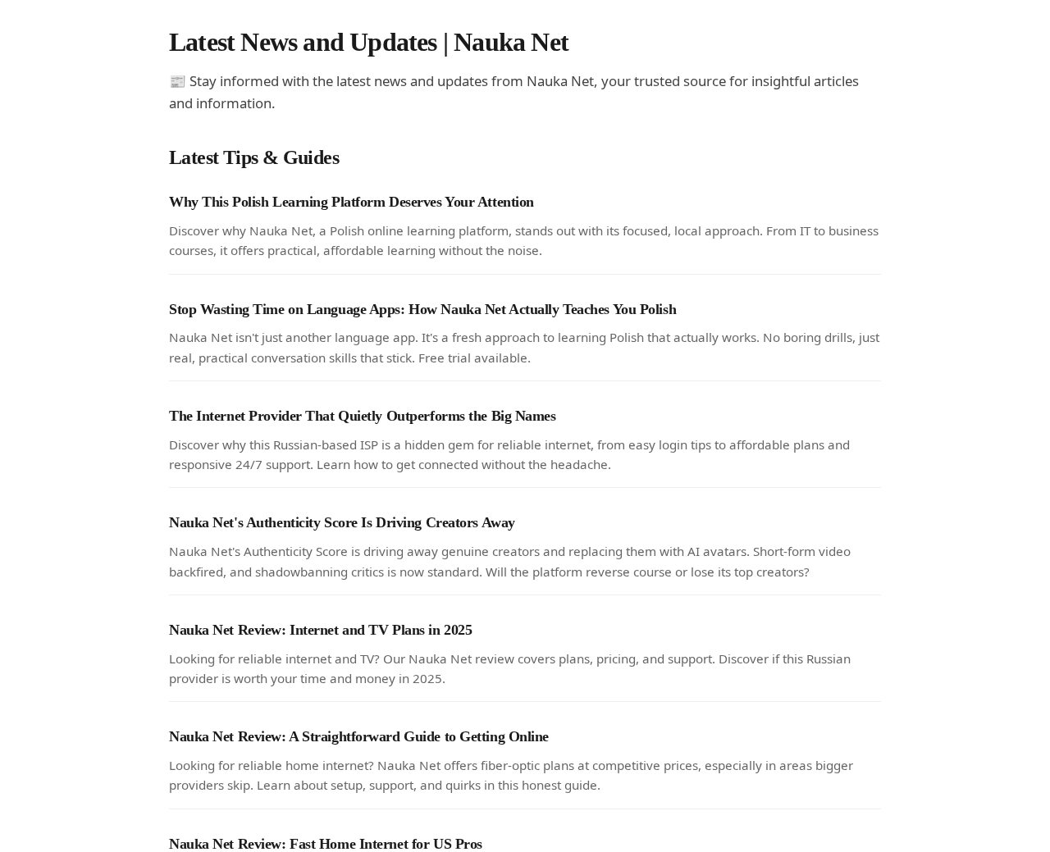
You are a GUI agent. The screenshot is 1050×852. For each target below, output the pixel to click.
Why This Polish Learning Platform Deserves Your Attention (351, 202)
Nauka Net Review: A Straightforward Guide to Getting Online (359, 736)
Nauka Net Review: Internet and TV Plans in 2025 (320, 630)
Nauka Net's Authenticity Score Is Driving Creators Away (342, 522)
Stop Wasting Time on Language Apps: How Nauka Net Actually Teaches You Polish (422, 309)
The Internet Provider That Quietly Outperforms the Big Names (362, 416)
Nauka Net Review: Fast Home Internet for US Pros (325, 844)
